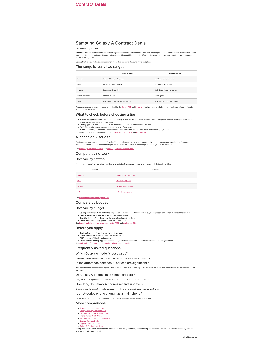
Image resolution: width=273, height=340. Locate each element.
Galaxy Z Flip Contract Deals (91, 326)
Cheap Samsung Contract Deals (93, 311)
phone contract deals (120, 243)
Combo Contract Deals (89, 321)
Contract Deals (91, 4)
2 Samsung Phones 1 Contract (92, 308)
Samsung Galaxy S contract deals (120, 149)
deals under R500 (130, 223)
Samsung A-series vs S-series (91, 149)
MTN (79, 181)
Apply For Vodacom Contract (92, 323)
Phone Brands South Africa (91, 316)
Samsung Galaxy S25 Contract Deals (95, 318)
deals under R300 (112, 223)
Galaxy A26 (117, 132)
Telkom (80, 186)
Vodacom (80, 175)
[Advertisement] (136, 24)
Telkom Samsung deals (124, 186)
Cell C (79, 192)
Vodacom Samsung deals (125, 175)
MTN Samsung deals (123, 181)
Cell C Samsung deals (124, 192)
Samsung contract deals (100, 243)
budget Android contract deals (91, 223)
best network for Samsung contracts (94, 198)
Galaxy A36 (126, 107)
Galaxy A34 (127, 132)
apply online (84, 243)
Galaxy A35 (140, 107)
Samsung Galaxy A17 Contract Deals (94, 313)
